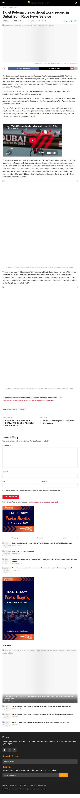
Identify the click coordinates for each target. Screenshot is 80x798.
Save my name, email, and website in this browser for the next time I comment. (32, 491)
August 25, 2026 (9, 701)
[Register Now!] (18, 519)
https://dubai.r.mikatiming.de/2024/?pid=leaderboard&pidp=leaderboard (28, 400)
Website (44, 481)
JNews (9, 789)
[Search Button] (76, 3)
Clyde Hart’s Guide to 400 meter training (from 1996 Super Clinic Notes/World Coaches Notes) (42, 543)
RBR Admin (18, 21)
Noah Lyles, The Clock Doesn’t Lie (23, 551)
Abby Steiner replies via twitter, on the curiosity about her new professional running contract (42, 568)
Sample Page (42, 785)
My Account (32, 785)
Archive (4, 785)
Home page (22, 785)
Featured (23, 409)
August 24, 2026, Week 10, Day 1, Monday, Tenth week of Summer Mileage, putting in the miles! (42, 714)
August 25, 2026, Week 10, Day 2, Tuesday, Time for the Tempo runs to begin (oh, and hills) (41, 706)
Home (4, 7)
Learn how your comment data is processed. (43, 502)
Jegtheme (42, 789)
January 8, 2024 (30, 21)
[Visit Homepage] (40, 3)
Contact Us (13, 785)
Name (5, 472)
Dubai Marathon (12, 7)
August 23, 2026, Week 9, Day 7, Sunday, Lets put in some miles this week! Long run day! (40, 722)
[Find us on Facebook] (4, 750)
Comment (6, 446)
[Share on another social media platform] (76, 68)
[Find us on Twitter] (9, 750)
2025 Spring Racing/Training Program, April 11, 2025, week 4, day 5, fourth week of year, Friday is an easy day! (44, 560)
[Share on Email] (72, 68)
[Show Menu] (3, 3)
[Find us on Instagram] (14, 750)
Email (5, 481)
